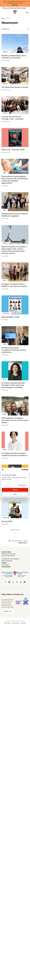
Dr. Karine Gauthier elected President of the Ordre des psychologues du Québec (13, 385)
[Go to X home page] (13, 582)
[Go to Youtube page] (24, 582)
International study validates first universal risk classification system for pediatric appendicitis (15, 179)
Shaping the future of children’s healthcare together (15, 214)
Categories (5, 29)
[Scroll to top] (26, 955)
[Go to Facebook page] (5, 582)
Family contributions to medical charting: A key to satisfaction (14, 349)
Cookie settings (16, 623)
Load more (15, 530)
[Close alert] (28, 1)
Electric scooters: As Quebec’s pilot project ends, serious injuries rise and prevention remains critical (14, 250)
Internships (5, 565)
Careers (4, 563)
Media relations (7, 561)
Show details (21, 485)
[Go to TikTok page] (20, 582)
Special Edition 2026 (10, 317)
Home (3, 18)
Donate (6, 611)
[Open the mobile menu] (26, 12)
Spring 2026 (7, 521)
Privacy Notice (7, 623)
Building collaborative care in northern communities (14, 56)
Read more (15, 5)
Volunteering (6, 567)
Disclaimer (23, 623)
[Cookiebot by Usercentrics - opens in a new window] (21, 470)
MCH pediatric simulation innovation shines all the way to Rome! (15, 420)
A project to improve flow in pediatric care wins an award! (14, 285)
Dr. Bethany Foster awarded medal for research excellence (14, 454)
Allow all (15, 489)
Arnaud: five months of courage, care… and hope (12, 117)
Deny (15, 494)
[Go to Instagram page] (16, 582)
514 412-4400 (6, 552)
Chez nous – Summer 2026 (13, 149)
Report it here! (22, 543)
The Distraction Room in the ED (15, 87)
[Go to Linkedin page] (9, 582)
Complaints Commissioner (10, 559)
